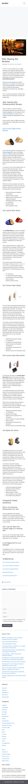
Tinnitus (4, 738)
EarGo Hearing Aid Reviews (10, 575)
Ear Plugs (4, 712)
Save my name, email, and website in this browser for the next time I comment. (14, 620)
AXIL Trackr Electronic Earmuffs (11, 565)
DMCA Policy (5, 760)
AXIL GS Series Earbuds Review (11, 562)
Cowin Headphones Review (9, 643)
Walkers (4, 745)
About (3, 749)
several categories (8, 112)
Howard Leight (6, 727)
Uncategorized (6, 743)
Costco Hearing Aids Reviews (9, 641)
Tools (3, 741)
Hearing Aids (7, 582)
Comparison (5, 707)
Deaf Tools (5, 694)
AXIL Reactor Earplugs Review (10, 569)
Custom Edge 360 (7, 152)
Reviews (4, 736)
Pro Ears (4, 734)
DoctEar (5, 3)
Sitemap (22, 781)
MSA (3, 729)
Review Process (6, 754)
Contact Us (5, 752)
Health (3, 718)
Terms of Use (5, 756)
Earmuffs (4, 688)
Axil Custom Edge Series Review (12, 129)
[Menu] (24, 3)
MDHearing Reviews (8, 572)
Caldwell (4, 705)
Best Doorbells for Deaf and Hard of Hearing (13, 661)
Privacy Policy (5, 758)
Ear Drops (4, 709)
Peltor (3, 732)
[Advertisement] (14, 21)
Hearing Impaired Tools (8, 723)
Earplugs (4, 690)
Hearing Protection (7, 725)
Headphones (5, 692)
